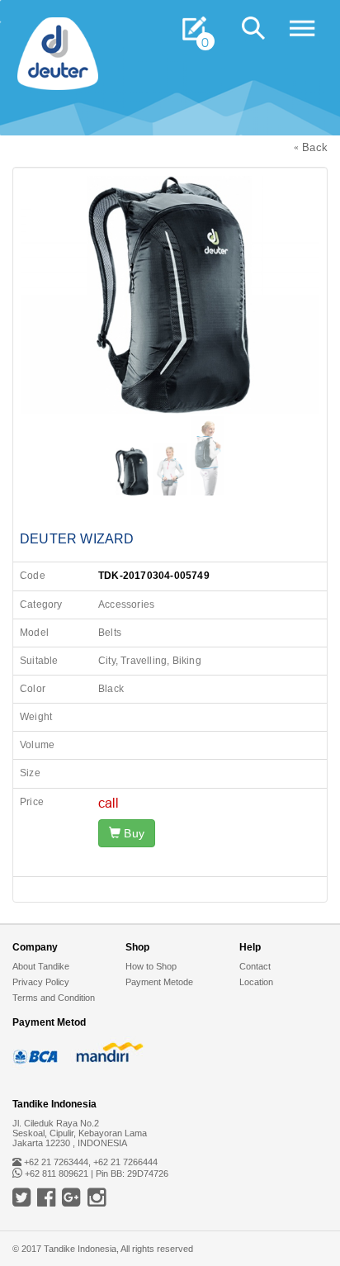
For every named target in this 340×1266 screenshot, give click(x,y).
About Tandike (40, 966)
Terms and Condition (53, 998)
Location (256, 982)
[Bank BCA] (37, 1052)
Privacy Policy (40, 982)
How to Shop (151, 966)
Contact (255, 966)
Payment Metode (159, 982)
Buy (132, 833)
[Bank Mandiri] (107, 1052)
